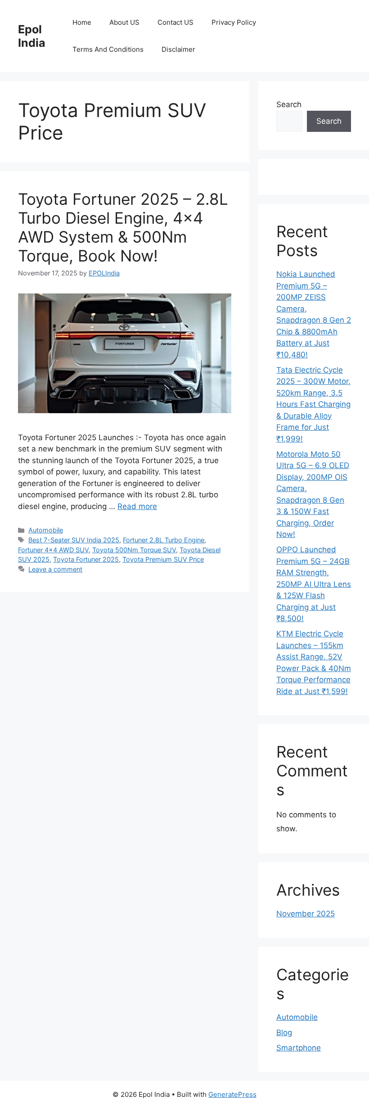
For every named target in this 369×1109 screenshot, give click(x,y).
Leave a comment (55, 569)
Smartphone (298, 1047)
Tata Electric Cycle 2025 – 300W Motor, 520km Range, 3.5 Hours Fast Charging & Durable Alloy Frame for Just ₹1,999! (313, 404)
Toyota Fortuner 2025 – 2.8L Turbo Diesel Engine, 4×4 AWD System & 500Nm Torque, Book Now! (123, 227)
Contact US (176, 22)
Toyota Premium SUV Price (163, 559)
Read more (137, 506)
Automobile (45, 530)
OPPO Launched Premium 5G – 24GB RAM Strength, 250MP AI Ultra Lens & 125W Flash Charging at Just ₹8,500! (313, 584)
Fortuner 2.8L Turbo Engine (163, 540)
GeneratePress (232, 1094)
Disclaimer (178, 49)
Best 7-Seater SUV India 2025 (73, 540)
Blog (284, 1032)
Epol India (31, 36)
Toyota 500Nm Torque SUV (134, 550)
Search (289, 104)
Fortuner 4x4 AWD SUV (53, 550)
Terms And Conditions (108, 49)
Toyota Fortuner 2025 (86, 559)
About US (124, 22)
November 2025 (305, 913)
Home (81, 22)
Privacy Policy (234, 22)
